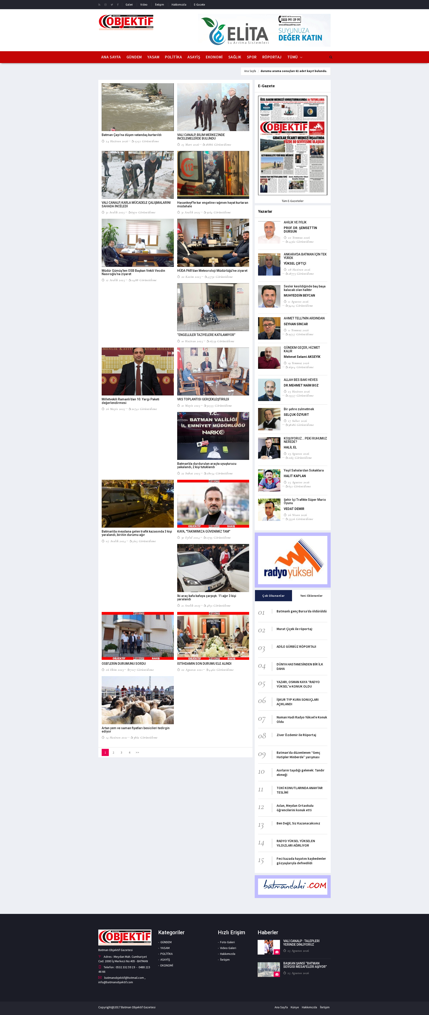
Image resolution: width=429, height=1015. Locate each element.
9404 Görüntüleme (300, 306)
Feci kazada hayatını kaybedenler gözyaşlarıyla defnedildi (301, 860)
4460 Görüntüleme (221, 670)
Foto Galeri (227, 942)
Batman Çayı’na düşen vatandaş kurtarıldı (132, 135)
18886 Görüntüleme (218, 144)
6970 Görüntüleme (143, 212)
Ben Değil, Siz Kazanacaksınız (298, 823)
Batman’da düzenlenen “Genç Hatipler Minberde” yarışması (298, 754)
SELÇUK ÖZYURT (296, 414)
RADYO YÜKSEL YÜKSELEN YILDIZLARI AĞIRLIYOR (296, 843)
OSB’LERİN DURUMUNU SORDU (124, 663)
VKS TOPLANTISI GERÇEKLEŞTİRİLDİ (203, 399)
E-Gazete (199, 4)
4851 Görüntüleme (219, 605)
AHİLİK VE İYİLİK (295, 222)
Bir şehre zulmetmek (299, 409)
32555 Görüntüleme (219, 405)
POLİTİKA (173, 56)
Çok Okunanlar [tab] (273, 596)
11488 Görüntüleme (144, 280)
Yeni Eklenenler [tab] (311, 596)
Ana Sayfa (111, 56)
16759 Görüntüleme (221, 341)
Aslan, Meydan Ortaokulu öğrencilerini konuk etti (295, 807)
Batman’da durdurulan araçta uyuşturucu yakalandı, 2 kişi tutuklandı (206, 465)
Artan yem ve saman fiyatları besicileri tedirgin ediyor (136, 729)
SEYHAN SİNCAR (296, 324)
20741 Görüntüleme (144, 409)
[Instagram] (105, 4)
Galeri (129, 4)
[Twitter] (112, 4)
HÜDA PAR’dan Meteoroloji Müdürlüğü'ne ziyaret (212, 270)
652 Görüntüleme (299, 486)
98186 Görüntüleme (301, 425)
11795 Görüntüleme (218, 537)
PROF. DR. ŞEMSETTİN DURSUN (300, 229)
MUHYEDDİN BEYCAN (299, 295)
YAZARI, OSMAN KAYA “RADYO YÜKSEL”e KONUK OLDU (298, 684)
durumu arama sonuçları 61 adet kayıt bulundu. (294, 71)
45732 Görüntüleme (220, 277)
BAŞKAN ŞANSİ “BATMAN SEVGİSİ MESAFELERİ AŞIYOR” (305, 965)
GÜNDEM (134, 56)
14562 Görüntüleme (300, 242)
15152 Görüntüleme (147, 141)
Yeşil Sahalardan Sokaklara (304, 470)
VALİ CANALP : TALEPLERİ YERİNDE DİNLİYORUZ (301, 942)
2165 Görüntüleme (300, 458)
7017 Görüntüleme (142, 670)
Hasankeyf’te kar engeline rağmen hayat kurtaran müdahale (212, 204)
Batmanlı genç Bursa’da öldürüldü (302, 611)
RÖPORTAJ (272, 56)
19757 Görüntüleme (300, 334)
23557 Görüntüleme (300, 395)
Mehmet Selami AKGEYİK (302, 357)
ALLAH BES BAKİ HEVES (301, 380)
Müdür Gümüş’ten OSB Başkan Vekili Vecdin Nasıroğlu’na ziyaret (133, 272)
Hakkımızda (179, 4)
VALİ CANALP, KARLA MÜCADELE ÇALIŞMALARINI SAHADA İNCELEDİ (136, 204)
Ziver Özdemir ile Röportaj (296, 735)
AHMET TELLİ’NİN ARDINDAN (304, 318)
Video (143, 4)
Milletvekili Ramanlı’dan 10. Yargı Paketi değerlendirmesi (130, 400)
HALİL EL (290, 447)
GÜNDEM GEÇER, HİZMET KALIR (302, 349)
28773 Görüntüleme (301, 274)
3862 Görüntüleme (146, 737)
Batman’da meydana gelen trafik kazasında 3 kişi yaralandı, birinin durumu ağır (137, 533)
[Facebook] (118, 4)
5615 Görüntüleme (144, 541)
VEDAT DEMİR (294, 509)
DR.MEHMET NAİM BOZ (301, 385)
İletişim (159, 4)
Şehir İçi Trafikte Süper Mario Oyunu (305, 501)
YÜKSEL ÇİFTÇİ (295, 263)
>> (137, 752)
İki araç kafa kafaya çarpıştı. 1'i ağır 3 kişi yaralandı (206, 597)
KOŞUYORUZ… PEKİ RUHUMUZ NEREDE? (305, 440)
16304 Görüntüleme (300, 367)
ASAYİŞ (193, 56)
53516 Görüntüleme (300, 519)
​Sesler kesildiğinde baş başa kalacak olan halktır (305, 288)
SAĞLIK (234, 56)
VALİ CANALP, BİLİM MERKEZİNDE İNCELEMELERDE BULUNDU (201, 136)
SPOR (252, 56)
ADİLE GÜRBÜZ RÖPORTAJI (296, 646)
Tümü (292, 56)
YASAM (153, 56)
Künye (295, 1007)
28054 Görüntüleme (220, 473)
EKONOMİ (214, 56)
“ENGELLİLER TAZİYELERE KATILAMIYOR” (206, 335)
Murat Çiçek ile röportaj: (295, 629)
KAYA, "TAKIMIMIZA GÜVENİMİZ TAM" (203, 531)
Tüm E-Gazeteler (293, 201)
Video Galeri (228, 948)
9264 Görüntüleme (219, 212)
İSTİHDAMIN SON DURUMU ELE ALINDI (204, 663)
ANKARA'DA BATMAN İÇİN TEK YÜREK (305, 256)
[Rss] (99, 4)
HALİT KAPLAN (295, 476)
